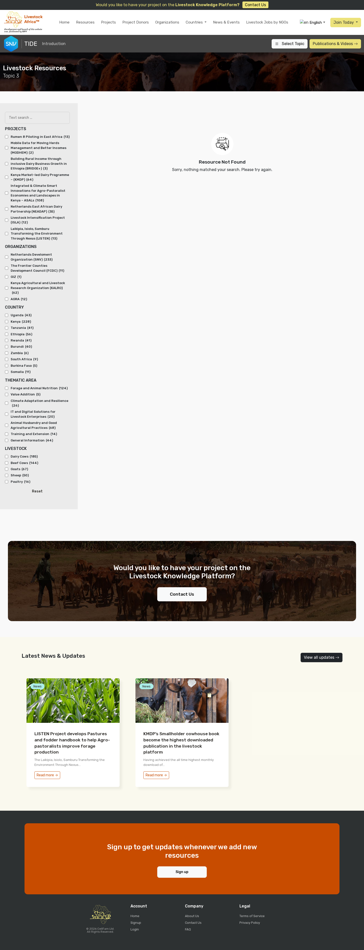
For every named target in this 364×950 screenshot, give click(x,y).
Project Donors (135, 22)
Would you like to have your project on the (181, 4)
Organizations (167, 22)
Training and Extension (34, 434)
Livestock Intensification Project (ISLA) (38, 220)
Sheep (20, 475)
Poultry (20, 482)
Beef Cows (24, 463)
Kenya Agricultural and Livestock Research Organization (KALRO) (38, 287)
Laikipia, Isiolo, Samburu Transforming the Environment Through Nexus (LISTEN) (37, 233)
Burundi (21, 346)
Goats (19, 469)
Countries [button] (195, 22)
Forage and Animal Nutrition (39, 388)
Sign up (182, 872)
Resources (85, 22)
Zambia (19, 353)
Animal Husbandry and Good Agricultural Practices (34, 425)
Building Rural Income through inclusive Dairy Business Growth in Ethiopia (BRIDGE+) (39, 163)
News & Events (226, 22)
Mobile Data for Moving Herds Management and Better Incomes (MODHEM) (38, 147)
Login (134, 929)
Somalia (20, 372)
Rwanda (21, 340)
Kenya (21, 321)
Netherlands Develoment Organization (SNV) (31, 257)
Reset (37, 491)
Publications (333, 43)
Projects (108, 22)
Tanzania (22, 328)
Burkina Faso (24, 365)
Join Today (344, 22)
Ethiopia (21, 334)
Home (64, 22)
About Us (192, 916)
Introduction (54, 43)
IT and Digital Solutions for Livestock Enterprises (33, 414)
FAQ (188, 929)
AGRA (19, 299)
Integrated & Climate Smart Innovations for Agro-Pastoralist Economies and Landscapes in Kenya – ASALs (38, 193)
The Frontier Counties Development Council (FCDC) (37, 268)
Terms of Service (252, 916)
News (37, 686)
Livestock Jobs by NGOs (267, 22)
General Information (32, 440)
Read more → (47, 775)
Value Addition (25, 394)
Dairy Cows (24, 456)
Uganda (21, 315)
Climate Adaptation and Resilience (39, 403)
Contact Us (182, 594)
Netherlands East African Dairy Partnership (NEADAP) (36, 209)
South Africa (24, 359)
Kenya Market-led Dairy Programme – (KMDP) (40, 177)
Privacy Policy (249, 923)
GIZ (16, 277)
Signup (135, 923)
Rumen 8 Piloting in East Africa (40, 137)
